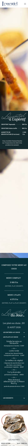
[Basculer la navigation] (25, 4)
